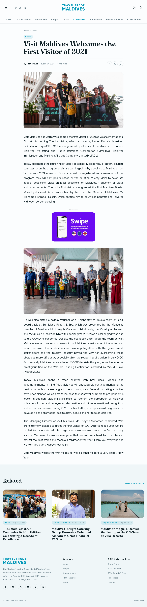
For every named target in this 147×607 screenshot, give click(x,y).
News (8, 19)
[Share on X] (109, 63)
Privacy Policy (139, 600)
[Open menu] (6, 7)
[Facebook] (11, 7)
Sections (68, 559)
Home (26, 31)
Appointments (69, 573)
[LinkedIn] (25, 7)
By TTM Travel (31, 64)
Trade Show (113, 564)
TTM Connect (134, 19)
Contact (112, 582)
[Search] (141, 7)
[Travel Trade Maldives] (15, 561)
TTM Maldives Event (119, 559)
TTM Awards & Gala (117, 573)
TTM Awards (79, 19)
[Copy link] (121, 63)
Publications (95, 19)
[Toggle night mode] (134, 7)
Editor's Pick (41, 19)
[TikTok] (35, 587)
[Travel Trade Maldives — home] (73, 7)
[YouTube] (28, 587)
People (54, 19)
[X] (20, 7)
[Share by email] (115, 63)
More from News (133, 484)
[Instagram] (15, 7)
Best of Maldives (114, 19)
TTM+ (65, 19)
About (65, 582)
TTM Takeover (23, 19)
